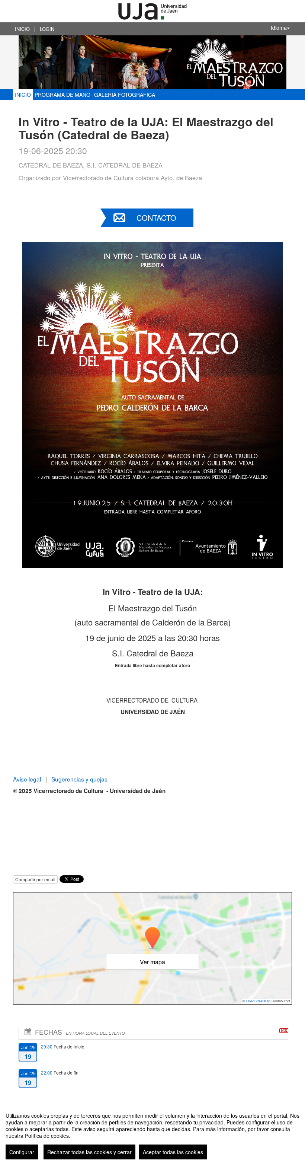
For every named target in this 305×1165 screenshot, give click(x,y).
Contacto (156, 217)
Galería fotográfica (124, 94)
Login (47, 28)
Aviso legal (27, 779)
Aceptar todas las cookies (173, 1152)
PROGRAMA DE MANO (62, 94)
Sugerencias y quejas (79, 779)
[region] (152, 1133)
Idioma (279, 27)
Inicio (22, 28)
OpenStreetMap (258, 1001)
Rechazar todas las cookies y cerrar (89, 1152)
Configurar (21, 1152)
